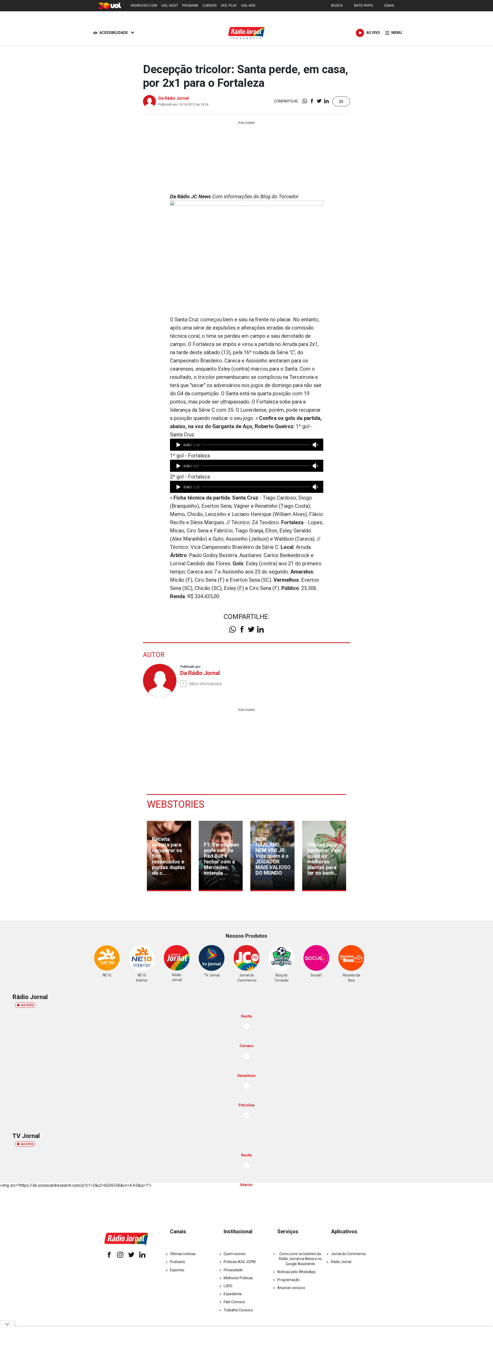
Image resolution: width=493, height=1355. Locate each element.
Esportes (177, 1270)
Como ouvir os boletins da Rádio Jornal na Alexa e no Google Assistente (300, 1259)
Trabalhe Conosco (238, 1310)
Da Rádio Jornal (173, 98)
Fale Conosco (234, 1302)
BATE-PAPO (363, 5)
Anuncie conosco (291, 1288)
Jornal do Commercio (348, 1254)
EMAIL (389, 5)
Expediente (233, 1294)
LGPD (228, 1286)
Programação (288, 1280)
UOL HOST (169, 5)
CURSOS (210, 5)
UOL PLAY (229, 5)
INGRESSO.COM (144, 5)
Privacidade (233, 1270)
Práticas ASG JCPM (239, 1262)
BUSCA (337, 5)
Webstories (175, 804)
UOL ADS (248, 5)
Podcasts (177, 1262)
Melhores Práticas (238, 1278)
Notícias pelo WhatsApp (296, 1272)
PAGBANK (190, 5)
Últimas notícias (183, 1254)
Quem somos (234, 1254)
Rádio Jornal (341, 1262)
